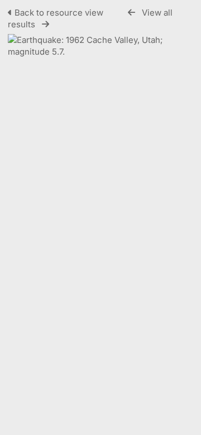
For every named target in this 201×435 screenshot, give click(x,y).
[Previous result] (131, 12)
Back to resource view (59, 12)
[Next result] (45, 24)
